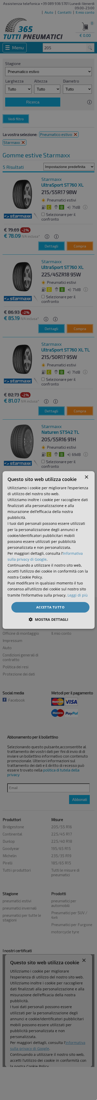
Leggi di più (78, 595)
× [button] (86, 477)
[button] (48, 619)
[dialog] (48, 550)
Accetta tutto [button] (50, 607)
